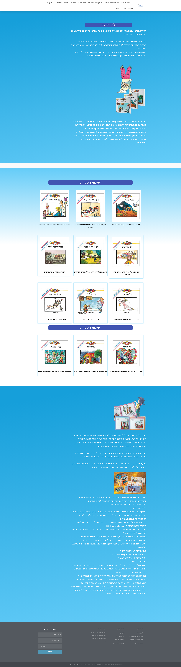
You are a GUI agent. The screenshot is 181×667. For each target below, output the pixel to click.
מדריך (66, 3)
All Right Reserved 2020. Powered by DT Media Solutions (107, 664)
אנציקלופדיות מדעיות (95, 3)
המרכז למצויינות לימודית (124, 8)
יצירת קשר (50, 3)
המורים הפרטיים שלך (112, 3)
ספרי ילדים (82, 3)
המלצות (73, 3)
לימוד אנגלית (126, 3)
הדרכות (59, 3)
